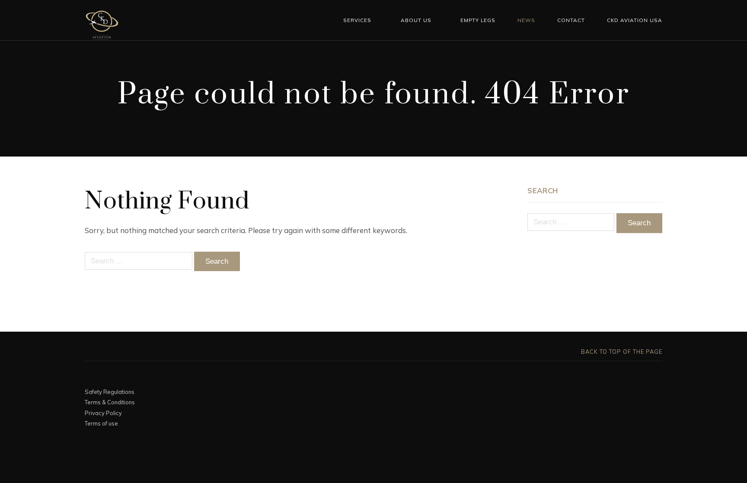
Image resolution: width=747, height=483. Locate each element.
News (526, 20)
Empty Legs (477, 20)
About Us (416, 20)
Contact (571, 20)
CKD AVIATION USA (634, 20)
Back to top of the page (620, 351)
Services (357, 20)
